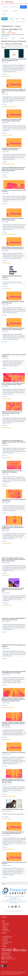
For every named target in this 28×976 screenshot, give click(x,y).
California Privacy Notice (15, 972)
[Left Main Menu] (2, 2)
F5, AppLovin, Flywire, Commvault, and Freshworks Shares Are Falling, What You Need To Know (13, 527)
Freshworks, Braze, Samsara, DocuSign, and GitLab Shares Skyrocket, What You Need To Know (13, 91)
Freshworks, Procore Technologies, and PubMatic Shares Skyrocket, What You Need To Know (13, 442)
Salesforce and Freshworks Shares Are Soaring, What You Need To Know (12, 412)
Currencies (12, 21)
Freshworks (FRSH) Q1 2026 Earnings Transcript (12, 276)
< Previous (3, 46)
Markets (4, 18)
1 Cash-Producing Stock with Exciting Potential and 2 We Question (12, 471)
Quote (5, 38)
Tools (23, 18)
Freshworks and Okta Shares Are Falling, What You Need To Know (12, 219)
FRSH (19, 29)
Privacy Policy (23, 901)
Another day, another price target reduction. (13, 814)
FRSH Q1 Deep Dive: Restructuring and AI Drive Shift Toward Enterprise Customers (13, 248)
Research (22, 38)
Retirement (6, 486)
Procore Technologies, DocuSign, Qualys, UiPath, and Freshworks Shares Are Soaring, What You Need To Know (13, 559)
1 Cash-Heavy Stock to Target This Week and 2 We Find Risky (14, 500)
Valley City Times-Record (10, 971)
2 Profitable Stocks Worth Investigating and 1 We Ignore (14, 645)
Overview (4, 21)
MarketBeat (5, 74)
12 (25, 46)
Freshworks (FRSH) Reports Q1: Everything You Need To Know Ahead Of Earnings (13, 328)
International (18, 21)
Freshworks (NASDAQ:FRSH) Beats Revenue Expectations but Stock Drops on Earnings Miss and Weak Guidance (13, 169)
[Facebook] (12, 906)
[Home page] (14, 949)
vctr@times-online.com (10, 958)
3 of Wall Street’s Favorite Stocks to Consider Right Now (14, 355)
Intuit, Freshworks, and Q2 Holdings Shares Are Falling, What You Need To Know (13, 383)
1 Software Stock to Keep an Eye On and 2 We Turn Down (14, 190)
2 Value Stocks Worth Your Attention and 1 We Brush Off (14, 863)
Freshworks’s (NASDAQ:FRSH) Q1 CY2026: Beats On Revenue (13, 302)
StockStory (5, 104)
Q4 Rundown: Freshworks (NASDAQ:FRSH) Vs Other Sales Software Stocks (14, 619)
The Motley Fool (5, 286)
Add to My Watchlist (5, 36)
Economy (6, 135)
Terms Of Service (15, 902)
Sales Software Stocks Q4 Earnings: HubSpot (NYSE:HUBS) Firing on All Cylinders (14, 672)
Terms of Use (3, 972)
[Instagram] (19, 906)
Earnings (13, 849)
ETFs (17, 18)
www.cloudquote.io (14, 898)
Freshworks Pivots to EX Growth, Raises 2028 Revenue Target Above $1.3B (14, 59)
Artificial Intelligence (8, 76)
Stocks (11, 18)
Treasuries (23, 21)
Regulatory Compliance (8, 605)
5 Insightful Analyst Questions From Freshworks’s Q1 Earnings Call (11, 149)
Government (13, 106)
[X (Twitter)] (8, 906)
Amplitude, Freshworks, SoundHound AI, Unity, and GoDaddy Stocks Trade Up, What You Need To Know (13, 780)
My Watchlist (15, 10)
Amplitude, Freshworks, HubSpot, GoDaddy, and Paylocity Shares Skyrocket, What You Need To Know (13, 724)
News (8, 21)
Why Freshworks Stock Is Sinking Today (13, 809)
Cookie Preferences (22, 972)
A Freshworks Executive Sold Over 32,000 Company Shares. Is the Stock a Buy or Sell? (13, 589)
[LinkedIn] (15, 906)
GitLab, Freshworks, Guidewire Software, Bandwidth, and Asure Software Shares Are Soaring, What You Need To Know (13, 699)
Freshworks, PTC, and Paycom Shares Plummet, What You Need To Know (12, 120)
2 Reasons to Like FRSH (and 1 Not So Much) (13, 752)
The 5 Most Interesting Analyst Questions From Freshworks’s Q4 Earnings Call (13, 832)
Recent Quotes (5, 10)
